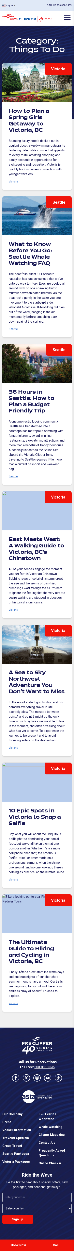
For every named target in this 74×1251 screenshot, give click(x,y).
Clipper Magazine (52, 1135)
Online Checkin (50, 1163)
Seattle (58, 202)
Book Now (18, 1245)
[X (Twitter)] (26, 1078)
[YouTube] (48, 1078)
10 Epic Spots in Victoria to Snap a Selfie (35, 817)
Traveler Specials (15, 1138)
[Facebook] (16, 1078)
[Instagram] (37, 1078)
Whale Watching (50, 1127)
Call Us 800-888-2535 (59, 5)
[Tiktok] (58, 1078)
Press (6, 1122)
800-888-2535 (45, 1067)
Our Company (12, 1114)
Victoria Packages (16, 1162)
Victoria (58, 68)
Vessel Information (16, 1130)
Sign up (17, 1219)
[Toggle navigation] (67, 17)
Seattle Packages (15, 1154)
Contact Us (47, 1143)
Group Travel (12, 1146)
